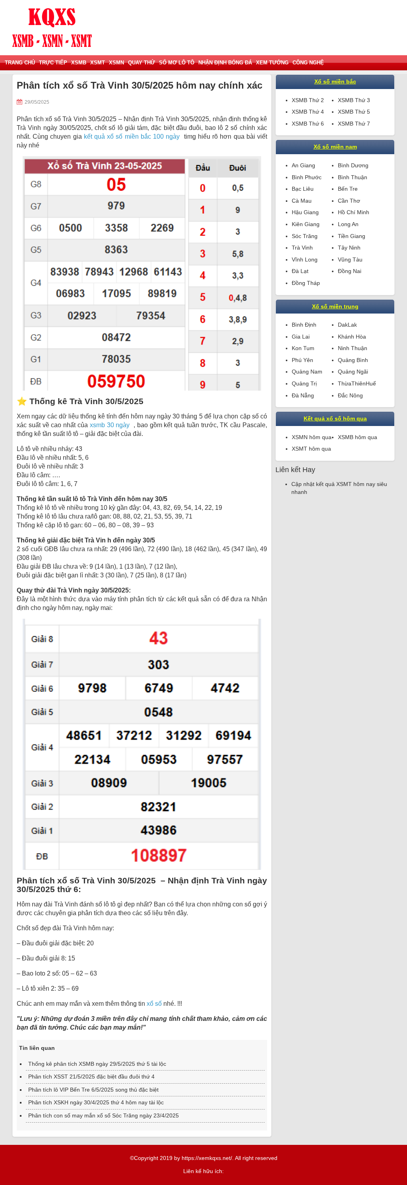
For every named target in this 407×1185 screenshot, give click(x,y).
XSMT (97, 63)
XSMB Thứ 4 (308, 111)
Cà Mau (302, 201)
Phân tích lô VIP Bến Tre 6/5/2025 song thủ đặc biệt (93, 1089)
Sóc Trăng (305, 236)
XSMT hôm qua (311, 448)
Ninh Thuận (352, 348)
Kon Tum (303, 348)
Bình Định (304, 324)
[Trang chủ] (52, 27)
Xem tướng (272, 63)
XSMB (78, 63)
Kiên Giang (306, 224)
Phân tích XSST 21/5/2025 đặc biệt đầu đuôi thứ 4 (91, 1076)
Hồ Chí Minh (353, 212)
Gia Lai (301, 336)
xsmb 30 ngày (110, 425)
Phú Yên (302, 360)
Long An (348, 224)
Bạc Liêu (303, 189)
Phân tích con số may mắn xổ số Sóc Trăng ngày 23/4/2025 (103, 1115)
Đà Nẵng (303, 395)
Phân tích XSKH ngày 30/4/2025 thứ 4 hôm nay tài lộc (96, 1102)
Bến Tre (348, 189)
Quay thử (141, 63)
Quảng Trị (304, 383)
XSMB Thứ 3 (354, 100)
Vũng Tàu (350, 259)
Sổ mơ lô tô (176, 63)
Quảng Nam (307, 371)
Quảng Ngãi (353, 371)
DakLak (347, 324)
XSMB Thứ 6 (308, 123)
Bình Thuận (352, 177)
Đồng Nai (349, 271)
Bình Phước (307, 177)
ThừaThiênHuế (357, 383)
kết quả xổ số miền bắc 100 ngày (132, 136)
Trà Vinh (302, 247)
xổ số (154, 1003)
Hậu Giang (305, 212)
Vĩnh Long (305, 259)
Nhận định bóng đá (225, 63)
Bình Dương (353, 165)
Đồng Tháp (306, 283)
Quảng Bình (353, 360)
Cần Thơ (349, 201)
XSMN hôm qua (311, 437)
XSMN (116, 63)
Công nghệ (308, 63)
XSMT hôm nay (355, 484)
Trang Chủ (20, 63)
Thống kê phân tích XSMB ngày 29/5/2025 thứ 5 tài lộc (97, 1064)
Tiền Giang (351, 236)
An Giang (303, 165)
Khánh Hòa (352, 336)
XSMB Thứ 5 (354, 111)
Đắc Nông (350, 395)
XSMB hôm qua (357, 437)
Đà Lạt (300, 271)
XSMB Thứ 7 (354, 123)
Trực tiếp (53, 63)
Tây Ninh (349, 247)
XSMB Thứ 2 (308, 100)
